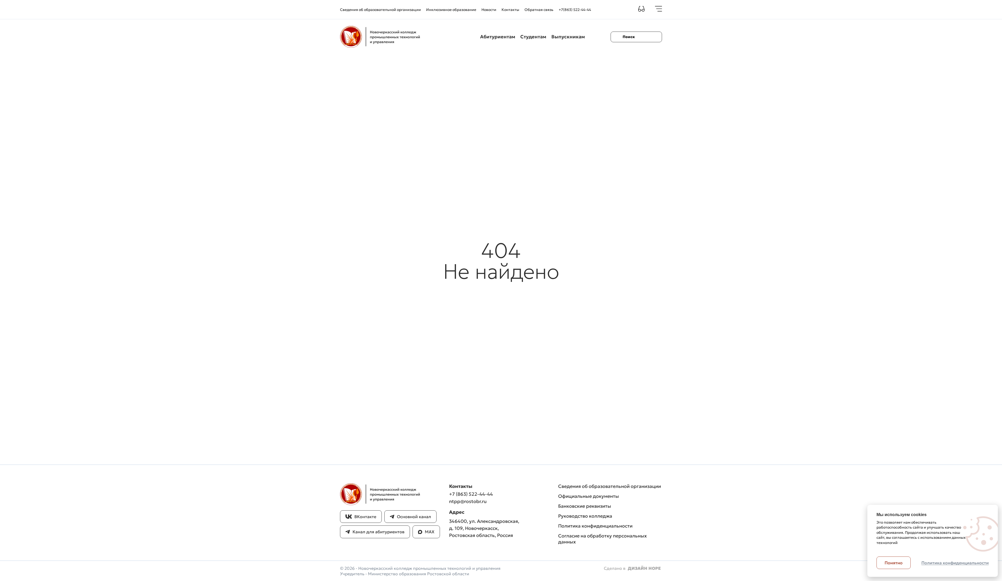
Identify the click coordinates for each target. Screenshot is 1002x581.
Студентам (533, 37)
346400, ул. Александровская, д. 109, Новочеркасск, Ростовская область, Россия (484, 528)
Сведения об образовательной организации (380, 9)
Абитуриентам (497, 37)
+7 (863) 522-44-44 (471, 494)
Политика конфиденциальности (595, 526)
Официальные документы (588, 496)
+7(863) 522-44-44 (575, 9)
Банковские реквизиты (584, 506)
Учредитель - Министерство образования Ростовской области (404, 573)
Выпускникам (568, 37)
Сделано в (632, 568)
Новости (488, 9)
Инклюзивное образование (451, 9)
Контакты (510, 9)
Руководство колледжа (585, 516)
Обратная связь (538, 9)
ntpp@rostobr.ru (468, 501)
